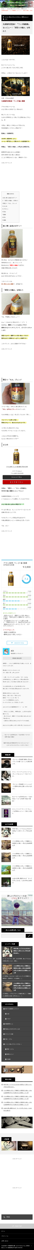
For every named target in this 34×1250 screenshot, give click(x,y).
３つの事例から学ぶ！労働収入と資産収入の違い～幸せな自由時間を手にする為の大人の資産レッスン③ (22, 969)
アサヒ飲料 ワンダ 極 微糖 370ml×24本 (17, 466)
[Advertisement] (15, 176)
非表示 (12, 193)
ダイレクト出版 (9, 1034)
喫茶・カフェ (10, 1049)
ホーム (3, 1231)
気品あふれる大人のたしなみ (12, 1029)
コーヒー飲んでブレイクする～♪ (14, 8)
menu (30, 3)
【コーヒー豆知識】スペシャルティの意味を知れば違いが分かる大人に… (22, 786)
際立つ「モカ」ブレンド (9, 203)
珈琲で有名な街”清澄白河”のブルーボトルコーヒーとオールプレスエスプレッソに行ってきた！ (16, 744)
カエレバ (20, 470)
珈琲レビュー (24, 8)
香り (4, 217)
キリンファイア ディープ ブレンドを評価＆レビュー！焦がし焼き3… (22, 811)
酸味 (4, 214)
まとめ (4, 206)
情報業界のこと (9, 1024)
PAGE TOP (18, 1226)
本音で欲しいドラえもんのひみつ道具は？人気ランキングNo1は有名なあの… (22, 951)
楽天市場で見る (16, 482)
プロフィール (4, 1236)
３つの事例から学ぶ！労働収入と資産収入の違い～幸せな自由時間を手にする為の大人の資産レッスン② (22, 987)
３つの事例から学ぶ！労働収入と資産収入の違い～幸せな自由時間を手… (22, 843)
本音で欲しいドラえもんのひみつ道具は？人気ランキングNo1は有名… (22, 831)
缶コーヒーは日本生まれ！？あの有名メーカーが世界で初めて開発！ (17, 736)
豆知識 (8, 1059)
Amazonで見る (17, 477)
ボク (6, 19)
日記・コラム (8, 1039)
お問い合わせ (4, 1241)
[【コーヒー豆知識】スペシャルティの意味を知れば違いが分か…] (25, 1145)
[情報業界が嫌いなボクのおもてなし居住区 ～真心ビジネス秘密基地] (17, 4)
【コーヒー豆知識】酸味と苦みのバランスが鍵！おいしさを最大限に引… (22, 761)
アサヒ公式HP (9, 98)
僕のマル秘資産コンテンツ (12, 1008)
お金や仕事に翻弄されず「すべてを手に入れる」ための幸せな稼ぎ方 (22, 880)
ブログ (8, 1019)
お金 (8, 1013)
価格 (4, 220)
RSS (8, 1217)
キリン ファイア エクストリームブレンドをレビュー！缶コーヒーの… (22, 774)
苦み (4, 211)
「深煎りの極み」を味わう (10, 200)
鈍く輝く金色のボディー (9, 197)
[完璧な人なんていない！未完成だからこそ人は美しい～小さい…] (9, 1145)
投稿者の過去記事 (17, 658)
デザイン (5, 209)
